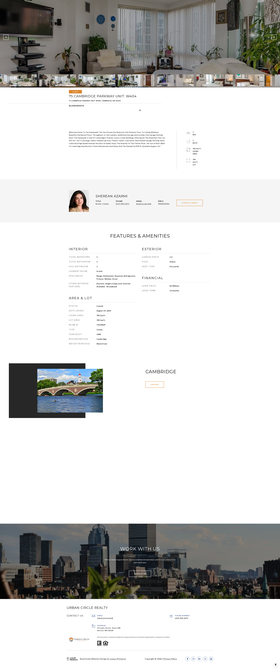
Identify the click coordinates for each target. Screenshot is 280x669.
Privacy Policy (170, 659)
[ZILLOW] (211, 659)
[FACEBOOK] (187, 659)
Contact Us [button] (140, 574)
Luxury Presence (118, 659)
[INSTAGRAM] (193, 659)
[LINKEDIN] (199, 659)
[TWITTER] (205, 659)
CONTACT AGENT (190, 203)
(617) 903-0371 (122, 204)
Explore (155, 384)
